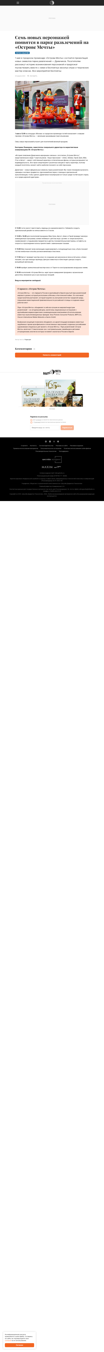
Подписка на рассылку (39, 417)
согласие (38, 420)
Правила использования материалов (25, 448)
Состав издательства (46, 445)
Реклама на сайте (62, 445)
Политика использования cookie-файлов (77, 448)
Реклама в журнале (76, 445)
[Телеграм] (58, 441)
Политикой (37, 422)
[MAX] (46, 441)
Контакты (33, 445)
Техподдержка (63, 451)
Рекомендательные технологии (46, 451)
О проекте (24, 445)
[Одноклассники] (54, 441)
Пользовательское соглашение (51, 448)
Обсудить (33, 76)
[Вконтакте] (50, 441)
